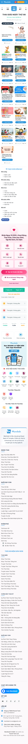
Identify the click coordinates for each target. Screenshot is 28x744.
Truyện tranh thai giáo (8, 574)
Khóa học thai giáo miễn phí (9, 457)
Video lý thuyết (21, 23)
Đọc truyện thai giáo (7, 464)
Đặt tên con (5, 615)
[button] (1, 8)
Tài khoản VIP (5, 528)
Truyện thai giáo (6, 564)
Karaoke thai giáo (6, 576)
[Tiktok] (14, 701)
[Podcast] (10, 701)
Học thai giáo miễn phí (8, 581)
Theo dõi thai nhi (6, 472)
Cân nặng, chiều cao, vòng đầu (11, 641)
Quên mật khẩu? (14, 283)
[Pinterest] (18, 701)
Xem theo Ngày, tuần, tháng (10, 586)
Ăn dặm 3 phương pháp (8, 513)
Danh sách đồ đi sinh (7, 622)
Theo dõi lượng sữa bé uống (10, 506)
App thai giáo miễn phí (8, 454)
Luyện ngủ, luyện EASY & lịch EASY (12, 511)
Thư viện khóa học (7, 531)
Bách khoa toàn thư (7, 533)
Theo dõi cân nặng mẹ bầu (9, 474)
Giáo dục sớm (5, 508)
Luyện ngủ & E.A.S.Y (7, 674)
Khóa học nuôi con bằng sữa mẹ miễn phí (13, 503)
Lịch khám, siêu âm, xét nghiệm (11, 610)
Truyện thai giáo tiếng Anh (9, 566)
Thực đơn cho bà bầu (7, 467)
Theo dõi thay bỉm (6, 661)
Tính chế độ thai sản (7, 630)
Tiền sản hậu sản (6, 613)
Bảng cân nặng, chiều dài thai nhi (11, 600)
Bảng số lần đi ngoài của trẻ (10, 664)
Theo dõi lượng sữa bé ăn (9, 646)
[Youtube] (2, 701)
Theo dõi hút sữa (6, 654)
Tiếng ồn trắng (5, 676)
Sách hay (4, 541)
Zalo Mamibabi (11, 691)
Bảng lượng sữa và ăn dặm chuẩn (11, 651)
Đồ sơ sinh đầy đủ (6, 620)
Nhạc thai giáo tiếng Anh (9, 561)
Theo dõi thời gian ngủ (8, 656)
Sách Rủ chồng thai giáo (8, 588)
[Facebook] (6, 701)
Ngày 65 (8, 290)
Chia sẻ (6, 219)
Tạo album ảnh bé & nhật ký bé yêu (11, 518)
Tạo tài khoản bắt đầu (15, 272)
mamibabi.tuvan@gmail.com (12, 721)
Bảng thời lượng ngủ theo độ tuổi (11, 659)
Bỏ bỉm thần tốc (10, 545)
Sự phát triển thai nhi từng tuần (11, 598)
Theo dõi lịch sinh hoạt (8, 489)
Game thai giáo (6, 579)
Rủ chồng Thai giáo (11, 543)
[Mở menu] (26, 2)
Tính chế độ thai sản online (9, 469)
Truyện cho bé (5, 516)
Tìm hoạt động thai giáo (8, 583)
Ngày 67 (19, 290)
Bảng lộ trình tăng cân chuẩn (10, 605)
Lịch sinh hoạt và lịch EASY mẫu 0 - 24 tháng (13, 493)
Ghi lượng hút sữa (6, 501)
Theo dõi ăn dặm (6, 649)
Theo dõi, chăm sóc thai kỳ (9, 459)
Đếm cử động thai (6, 625)
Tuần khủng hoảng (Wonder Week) (11, 498)
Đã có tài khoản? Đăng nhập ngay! (15, 278)
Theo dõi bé (4, 487)
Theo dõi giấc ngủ (6, 496)
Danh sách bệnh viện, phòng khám (11, 627)
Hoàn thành (7, 40)
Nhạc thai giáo (5, 462)
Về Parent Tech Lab (7, 538)
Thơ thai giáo (5, 569)
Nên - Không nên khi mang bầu (10, 617)
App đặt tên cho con (7, 477)
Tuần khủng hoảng (7, 671)
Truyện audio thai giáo (8, 571)
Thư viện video (5, 536)
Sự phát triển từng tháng (8, 639)
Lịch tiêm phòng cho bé (8, 666)
